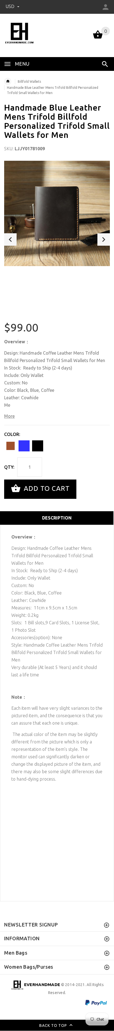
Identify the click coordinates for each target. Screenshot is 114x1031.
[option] (57, 213)
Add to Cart (46, 488)
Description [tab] (57, 517)
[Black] (37, 445)
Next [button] (103, 239)
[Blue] (24, 445)
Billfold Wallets (29, 81)
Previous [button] (10, 239)
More (9, 416)
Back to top (53, 1025)
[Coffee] (10, 445)
